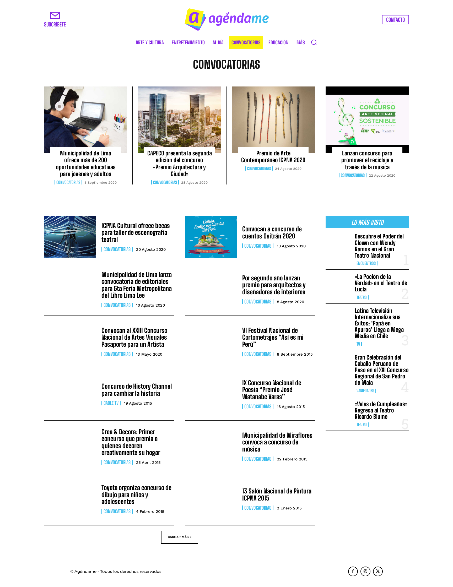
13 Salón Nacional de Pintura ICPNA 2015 (276, 494)
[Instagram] (365, 572)
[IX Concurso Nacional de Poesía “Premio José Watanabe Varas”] (211, 394)
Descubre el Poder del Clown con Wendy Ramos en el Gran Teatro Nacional (379, 246)
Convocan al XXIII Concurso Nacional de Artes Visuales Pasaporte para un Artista (134, 337)
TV (358, 344)
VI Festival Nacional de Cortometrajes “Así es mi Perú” (273, 337)
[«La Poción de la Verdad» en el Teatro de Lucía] (338, 285)
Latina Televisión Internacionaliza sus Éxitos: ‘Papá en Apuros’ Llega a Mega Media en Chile (379, 323)
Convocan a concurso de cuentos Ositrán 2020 (272, 232)
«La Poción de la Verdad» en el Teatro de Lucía (381, 283)
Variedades (365, 391)
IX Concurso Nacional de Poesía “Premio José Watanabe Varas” (271, 389)
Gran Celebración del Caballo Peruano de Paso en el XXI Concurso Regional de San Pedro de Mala (382, 370)
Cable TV (111, 403)
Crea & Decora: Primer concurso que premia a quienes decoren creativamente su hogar (130, 442)
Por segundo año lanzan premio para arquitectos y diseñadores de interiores (274, 285)
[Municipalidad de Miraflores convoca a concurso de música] (211, 447)
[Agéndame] (226, 19)
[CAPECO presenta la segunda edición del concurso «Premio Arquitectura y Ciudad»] (179, 119)
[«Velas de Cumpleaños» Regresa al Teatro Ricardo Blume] (338, 412)
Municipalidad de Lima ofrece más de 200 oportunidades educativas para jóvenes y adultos (86, 163)
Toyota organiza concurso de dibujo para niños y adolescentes (136, 494)
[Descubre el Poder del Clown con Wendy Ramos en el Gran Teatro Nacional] (338, 244)
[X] (378, 572)
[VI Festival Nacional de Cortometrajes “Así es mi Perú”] (211, 342)
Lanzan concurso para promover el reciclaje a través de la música (367, 160)
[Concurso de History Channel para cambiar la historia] (70, 394)
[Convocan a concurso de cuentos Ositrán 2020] (211, 237)
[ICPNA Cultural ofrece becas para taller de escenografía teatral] (70, 237)
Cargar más (178, 537)
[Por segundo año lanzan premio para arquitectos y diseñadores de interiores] (211, 289)
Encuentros (366, 263)
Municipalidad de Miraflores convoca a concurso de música (277, 442)
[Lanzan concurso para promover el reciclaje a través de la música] (367, 119)
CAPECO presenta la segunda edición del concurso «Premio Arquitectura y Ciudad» (179, 163)
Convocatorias (68, 182)
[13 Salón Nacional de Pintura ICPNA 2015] (211, 499)
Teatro (362, 297)
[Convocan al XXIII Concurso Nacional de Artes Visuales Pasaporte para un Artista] (70, 342)
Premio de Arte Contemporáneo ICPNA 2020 (273, 157)
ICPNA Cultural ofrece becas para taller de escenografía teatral (135, 232)
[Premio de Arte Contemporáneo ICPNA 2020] (273, 119)
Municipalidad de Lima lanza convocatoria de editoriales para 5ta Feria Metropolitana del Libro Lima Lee (136, 285)
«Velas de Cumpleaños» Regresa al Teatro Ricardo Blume (381, 410)
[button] (314, 42)
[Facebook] (353, 572)
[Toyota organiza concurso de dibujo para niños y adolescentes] (70, 499)
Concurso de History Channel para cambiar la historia (136, 389)
